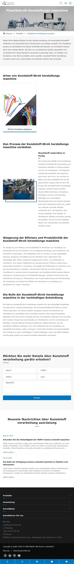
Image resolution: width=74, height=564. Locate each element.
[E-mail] (52, 562)
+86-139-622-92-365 (11, 531)
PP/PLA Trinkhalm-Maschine (20, 129)
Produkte (19, 33)
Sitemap (6, 551)
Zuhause (8, 33)
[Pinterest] (14, 555)
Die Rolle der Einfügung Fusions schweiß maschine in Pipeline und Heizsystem (35, 463)
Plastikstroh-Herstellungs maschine (40, 33)
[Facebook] (5, 555)
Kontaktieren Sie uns (13, 515)
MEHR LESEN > (9, 452)
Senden (37, 398)
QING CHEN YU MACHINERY (24, 546)
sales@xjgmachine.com (12, 525)
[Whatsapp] (22, 562)
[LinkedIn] (10, 555)
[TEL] (7, 562)
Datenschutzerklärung (21, 551)
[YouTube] (19, 555)
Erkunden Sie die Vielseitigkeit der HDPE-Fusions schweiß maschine (36, 440)
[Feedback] (66, 562)
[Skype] (37, 562)
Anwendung (9, 502)
